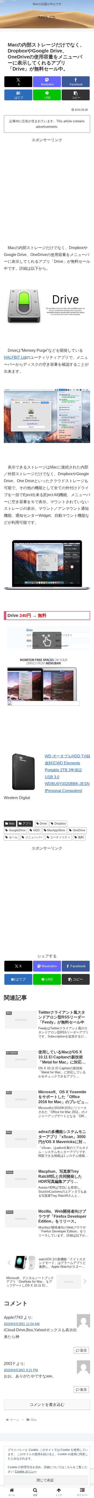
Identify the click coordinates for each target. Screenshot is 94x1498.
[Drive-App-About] (47, 416)
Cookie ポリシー (26, 1471)
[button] (76, 95)
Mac (12, 823)
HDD (36, 830)
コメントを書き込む (47, 1404)
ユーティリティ (60, 837)
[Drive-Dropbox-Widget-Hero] (47, 565)
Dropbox (60, 823)
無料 (81, 837)
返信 (83, 1350)
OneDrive (79, 830)
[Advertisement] (47, 190)
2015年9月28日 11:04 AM (22, 1324)
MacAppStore (56, 830)
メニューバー (34, 837)
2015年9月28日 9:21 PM (21, 1370)
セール (13, 837)
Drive (43, 823)
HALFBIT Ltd (15, 357)
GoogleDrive (17, 830)
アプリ (27, 823)
